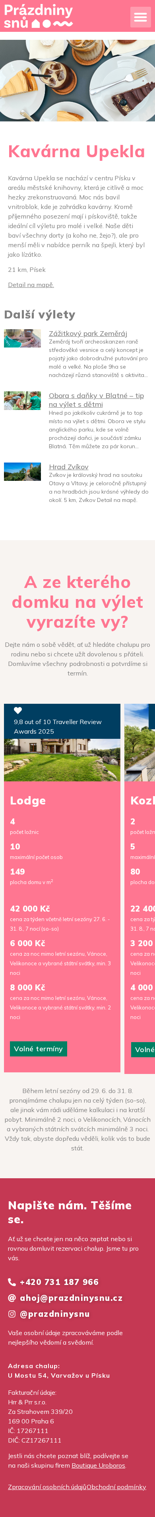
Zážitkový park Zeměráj (88, 333)
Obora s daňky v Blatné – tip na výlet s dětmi (96, 400)
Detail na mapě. (31, 285)
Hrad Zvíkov (69, 466)
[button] (140, 17)
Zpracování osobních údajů (47, 1487)
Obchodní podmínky (116, 1487)
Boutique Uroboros (98, 1465)
